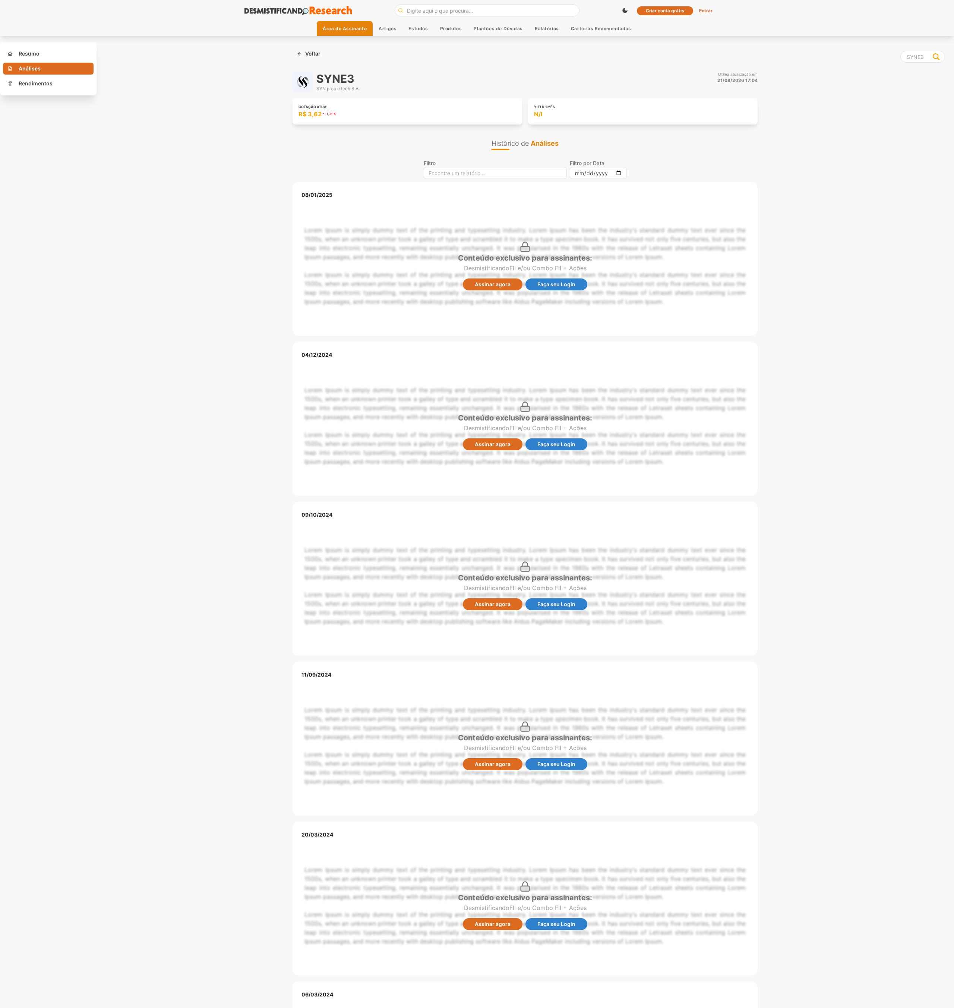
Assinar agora (493, 284)
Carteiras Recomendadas (601, 28)
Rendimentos (36, 83)
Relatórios (547, 28)
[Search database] (936, 57)
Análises (30, 68)
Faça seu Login (556, 284)
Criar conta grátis (665, 10)
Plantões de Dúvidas (498, 28)
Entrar (706, 10)
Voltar (312, 53)
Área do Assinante (345, 28)
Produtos (451, 28)
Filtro (430, 163)
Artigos (388, 28)
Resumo (29, 53)
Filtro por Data (587, 163)
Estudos (418, 28)
